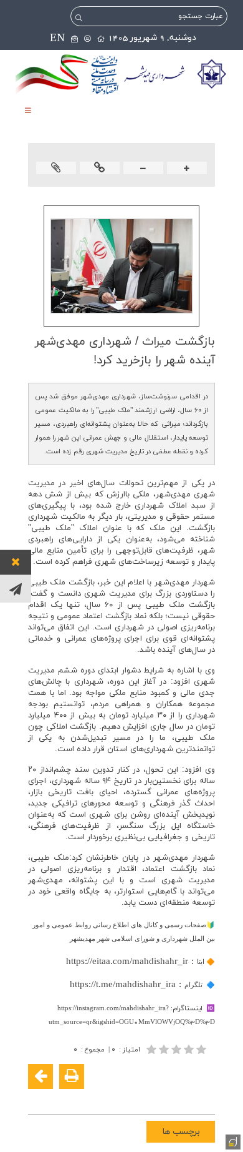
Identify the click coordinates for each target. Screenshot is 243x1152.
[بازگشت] (40, 1076)
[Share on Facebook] (203, 1096)
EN (57, 38)
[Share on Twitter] (147, 1096)
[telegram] (15, 588)
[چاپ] (71, 1076)
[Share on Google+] (185, 1096)
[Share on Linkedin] (166, 1096)
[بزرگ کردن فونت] (187, 169)
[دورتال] (232, 1141)
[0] (177, 1049)
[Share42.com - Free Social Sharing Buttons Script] (129, 1096)
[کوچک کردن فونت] (143, 169)
